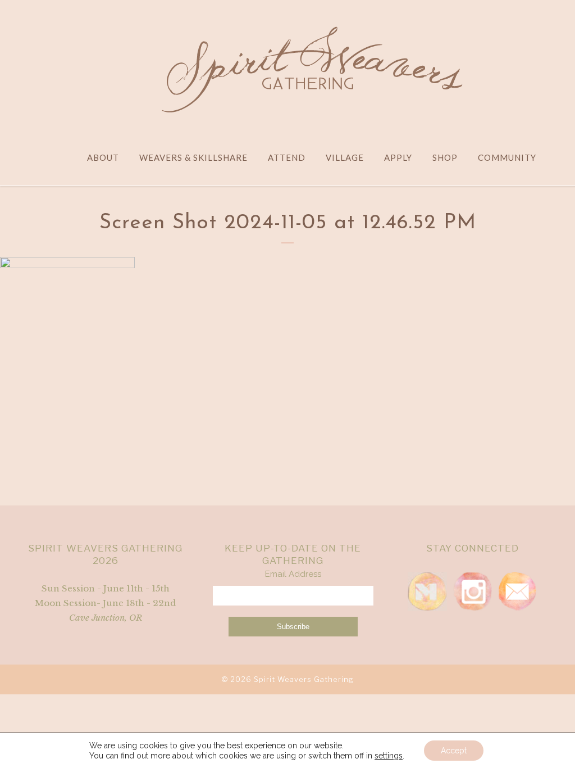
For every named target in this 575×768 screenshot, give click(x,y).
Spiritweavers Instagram (472, 591)
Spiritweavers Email (517, 591)
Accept (454, 750)
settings (389, 755)
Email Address (293, 574)
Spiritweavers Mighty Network (427, 591)
